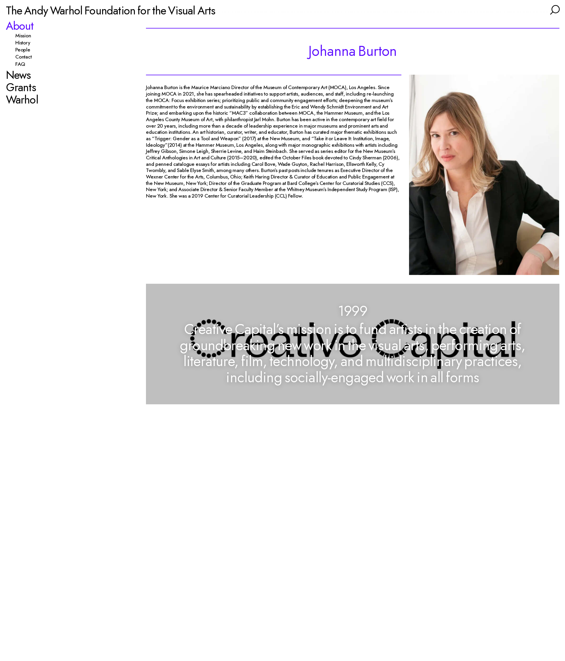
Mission (25, 35)
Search (554, 9)
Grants (21, 87)
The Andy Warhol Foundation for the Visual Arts (110, 10)
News (18, 75)
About (20, 26)
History (25, 42)
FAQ (22, 64)
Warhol (22, 100)
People (25, 50)
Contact (25, 57)
